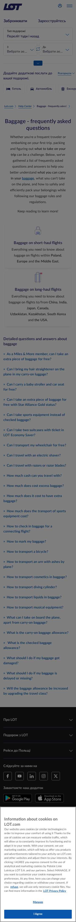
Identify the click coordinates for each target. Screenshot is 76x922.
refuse (14, 887)
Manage (38, 902)
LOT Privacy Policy (54, 891)
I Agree (38, 914)
